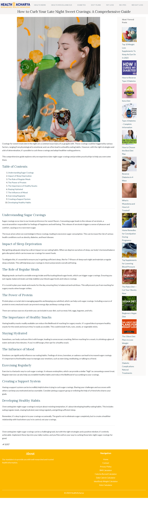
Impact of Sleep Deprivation (20, 176)
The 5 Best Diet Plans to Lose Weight (128, 339)
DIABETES (81, 5)
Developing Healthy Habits (19, 202)
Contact (105, 463)
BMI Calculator (106, 470)
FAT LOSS (110, 5)
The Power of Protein (17, 182)
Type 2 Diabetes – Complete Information (129, 124)
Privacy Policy (105, 466)
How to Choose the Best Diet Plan (128, 150)
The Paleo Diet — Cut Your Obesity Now (129, 290)
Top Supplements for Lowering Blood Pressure (129, 263)
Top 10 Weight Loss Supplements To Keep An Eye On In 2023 (129, 51)
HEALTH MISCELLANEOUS (61, 5)
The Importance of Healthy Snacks (22, 186)
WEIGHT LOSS (137, 5)
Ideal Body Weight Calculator (106, 481)
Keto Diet (126, 101)
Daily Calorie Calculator (105, 478)
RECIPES (122, 5)
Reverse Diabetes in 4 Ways (127, 177)
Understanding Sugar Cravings (21, 172)
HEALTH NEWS (40, 5)
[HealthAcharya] (15, 5)
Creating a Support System (19, 199)
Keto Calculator (105, 485)
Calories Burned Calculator (106, 474)
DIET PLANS (96, 5)
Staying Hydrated (15, 189)
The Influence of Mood (18, 192)
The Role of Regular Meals (19, 179)
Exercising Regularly (16, 196)
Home (105, 459)
